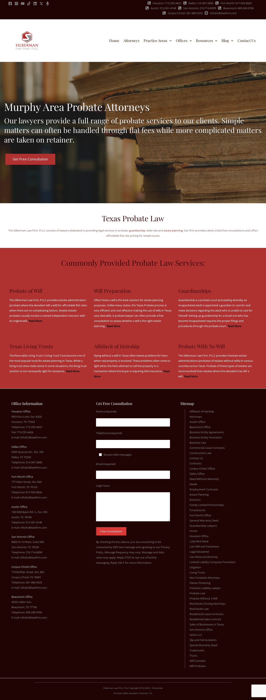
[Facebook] (10, 3)
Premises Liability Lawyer (205, 588)
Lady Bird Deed (199, 541)
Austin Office (197, 422)
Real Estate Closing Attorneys (207, 603)
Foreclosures (197, 510)
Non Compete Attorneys (205, 577)
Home (193, 531)
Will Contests (198, 661)
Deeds (193, 484)
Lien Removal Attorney (204, 557)
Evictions (195, 500)
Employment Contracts (204, 489)
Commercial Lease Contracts (207, 448)
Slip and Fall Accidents (203, 640)
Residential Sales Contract (205, 619)
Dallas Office (197, 474)
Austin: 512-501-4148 (163, 8)
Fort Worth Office (200, 515)
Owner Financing (200, 583)
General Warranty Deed (204, 520)
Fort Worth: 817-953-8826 (236, 3)
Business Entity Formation (206, 437)
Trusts (193, 655)
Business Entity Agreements (207, 432)
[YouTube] (23, 3)
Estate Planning (199, 494)
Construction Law (200, 453)
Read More (113, 326)
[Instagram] (16, 3)
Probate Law (197, 593)
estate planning (173, 230)
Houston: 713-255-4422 (167, 3)
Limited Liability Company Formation (212, 562)
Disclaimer (157, 687)
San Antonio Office (201, 629)
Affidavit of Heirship (202, 411)
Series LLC (196, 635)
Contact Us (196, 458)
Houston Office (199, 536)
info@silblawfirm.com (223, 13)
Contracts (196, 463)
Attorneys (196, 416)
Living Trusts (197, 572)
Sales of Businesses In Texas (207, 624)
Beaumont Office (200, 427)
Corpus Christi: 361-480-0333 (185, 13)
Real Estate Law (199, 609)
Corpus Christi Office (202, 468)
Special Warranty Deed (203, 645)
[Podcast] (47, 3)
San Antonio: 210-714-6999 (199, 8)
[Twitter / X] (41, 3)
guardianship (137, 230)
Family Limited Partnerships (207, 505)
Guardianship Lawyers (203, 526)
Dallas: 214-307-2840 (200, 3)
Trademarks (197, 650)
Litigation (195, 567)
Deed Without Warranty (204, 479)
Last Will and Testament (204, 546)
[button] (169, 40)
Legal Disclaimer (199, 552)
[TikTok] (29, 3)
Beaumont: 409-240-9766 (238, 8)
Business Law (198, 442)
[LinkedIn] (35, 3)
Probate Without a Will (203, 598)
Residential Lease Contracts (206, 614)
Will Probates (198, 666)
